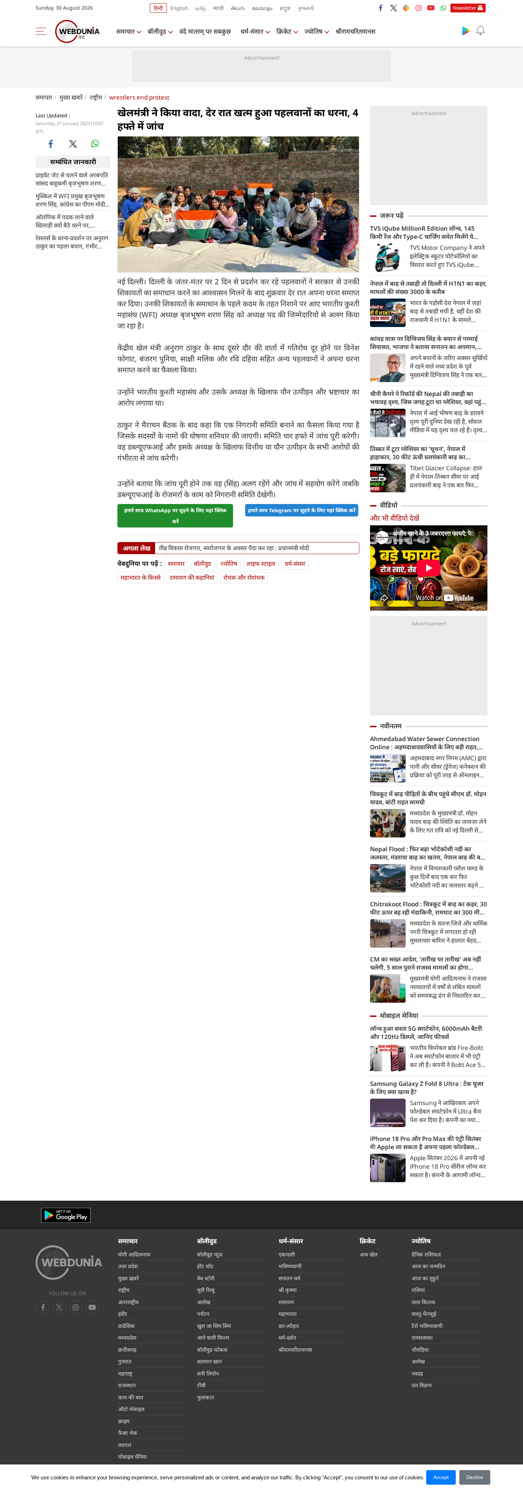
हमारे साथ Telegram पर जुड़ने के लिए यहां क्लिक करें (301, 510)
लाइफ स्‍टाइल (261, 563)
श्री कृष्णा (288, 1289)
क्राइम (124, 1421)
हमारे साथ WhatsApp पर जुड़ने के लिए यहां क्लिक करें (175, 516)
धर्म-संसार (252, 31)
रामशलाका (422, 1337)
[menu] (43, 31)
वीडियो (388, 505)
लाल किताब (423, 1302)
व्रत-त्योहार (289, 1325)
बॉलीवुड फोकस (212, 1349)
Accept (441, 1477)
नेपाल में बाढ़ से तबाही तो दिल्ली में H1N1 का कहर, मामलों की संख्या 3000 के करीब (428, 287)
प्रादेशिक (126, 1325)
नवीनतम (391, 725)
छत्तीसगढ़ (127, 1349)
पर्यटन (203, 1313)
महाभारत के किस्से (140, 577)
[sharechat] (406, 7)
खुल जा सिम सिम (214, 1325)
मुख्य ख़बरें (71, 97)
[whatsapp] (95, 143)
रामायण (286, 1302)
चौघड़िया (420, 1349)
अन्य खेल (368, 1254)
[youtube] (431, 7)
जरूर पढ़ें (391, 215)
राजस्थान (127, 1385)
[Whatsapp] (443, 7)
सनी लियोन (208, 1373)
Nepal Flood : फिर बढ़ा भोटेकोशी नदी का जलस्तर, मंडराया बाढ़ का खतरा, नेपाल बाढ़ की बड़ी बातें (427, 853)
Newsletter (464, 8)
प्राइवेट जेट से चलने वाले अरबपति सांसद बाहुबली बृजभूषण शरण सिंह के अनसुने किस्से (72, 179)
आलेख (203, 1302)
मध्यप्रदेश (127, 1337)
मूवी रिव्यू (206, 1289)
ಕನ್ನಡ (285, 8)
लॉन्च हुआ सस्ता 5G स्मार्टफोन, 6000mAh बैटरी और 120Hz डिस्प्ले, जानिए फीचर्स (426, 1032)
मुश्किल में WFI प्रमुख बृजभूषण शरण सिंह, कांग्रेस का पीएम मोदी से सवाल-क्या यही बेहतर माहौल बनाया (73, 200)
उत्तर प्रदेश (128, 1266)
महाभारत (288, 1313)
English (179, 8)
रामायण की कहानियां (192, 577)
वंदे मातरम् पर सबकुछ (205, 31)
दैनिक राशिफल (426, 1254)
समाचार (125, 31)
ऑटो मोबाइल (131, 1409)
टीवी (201, 1385)
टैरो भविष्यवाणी (427, 1325)
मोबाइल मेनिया (399, 1015)
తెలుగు (238, 8)
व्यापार (124, 1444)
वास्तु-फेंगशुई (424, 1313)
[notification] (480, 30)
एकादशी (287, 1254)
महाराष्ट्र (125, 1373)
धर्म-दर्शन (287, 1337)
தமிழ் (200, 8)
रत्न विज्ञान (422, 1385)
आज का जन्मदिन (428, 1266)
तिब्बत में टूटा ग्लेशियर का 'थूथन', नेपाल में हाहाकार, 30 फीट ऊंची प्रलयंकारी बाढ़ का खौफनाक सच (417, 453)
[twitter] (393, 7)
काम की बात (130, 1397)
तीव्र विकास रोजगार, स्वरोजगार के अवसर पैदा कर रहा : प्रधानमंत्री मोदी (234, 548)
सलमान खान (209, 1361)
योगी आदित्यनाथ (134, 1254)
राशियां (418, 1289)
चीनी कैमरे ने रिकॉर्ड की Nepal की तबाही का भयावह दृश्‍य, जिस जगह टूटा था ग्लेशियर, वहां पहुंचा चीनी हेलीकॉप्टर (428, 398)
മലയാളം (262, 8)
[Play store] (466, 30)
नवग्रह (417, 1373)
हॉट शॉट (205, 1266)
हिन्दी (158, 8)
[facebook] (381, 7)
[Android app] (66, 1215)
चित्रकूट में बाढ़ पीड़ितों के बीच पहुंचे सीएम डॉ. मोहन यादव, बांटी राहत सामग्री (428, 798)
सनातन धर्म (289, 1278)
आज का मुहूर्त (425, 1278)
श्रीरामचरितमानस (355, 31)
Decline (474, 1477)
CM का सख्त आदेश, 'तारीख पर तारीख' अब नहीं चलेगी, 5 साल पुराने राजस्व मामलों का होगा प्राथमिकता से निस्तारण (425, 963)
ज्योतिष (313, 31)
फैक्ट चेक (127, 1432)
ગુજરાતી (305, 8)
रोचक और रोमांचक (244, 577)
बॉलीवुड (157, 31)
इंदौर (122, 1313)
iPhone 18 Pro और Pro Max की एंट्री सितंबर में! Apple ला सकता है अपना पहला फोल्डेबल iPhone (425, 1143)
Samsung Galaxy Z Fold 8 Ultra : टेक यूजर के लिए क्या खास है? (427, 1087)
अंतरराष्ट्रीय (128, 1302)
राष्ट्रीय (96, 97)
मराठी (218, 8)
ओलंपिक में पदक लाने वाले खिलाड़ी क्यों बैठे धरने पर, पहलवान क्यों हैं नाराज (65, 221)
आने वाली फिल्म (213, 1337)
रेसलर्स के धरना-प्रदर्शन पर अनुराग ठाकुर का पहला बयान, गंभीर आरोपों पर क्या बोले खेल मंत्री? (72, 242)
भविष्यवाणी (290, 1266)
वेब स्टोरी (206, 1278)
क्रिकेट (283, 31)
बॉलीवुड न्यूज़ (209, 1254)
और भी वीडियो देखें (394, 518)
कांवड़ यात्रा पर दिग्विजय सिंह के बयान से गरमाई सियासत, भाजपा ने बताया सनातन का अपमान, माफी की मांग (424, 342)
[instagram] (418, 7)
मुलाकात (205, 1397)
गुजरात (125, 1361)
